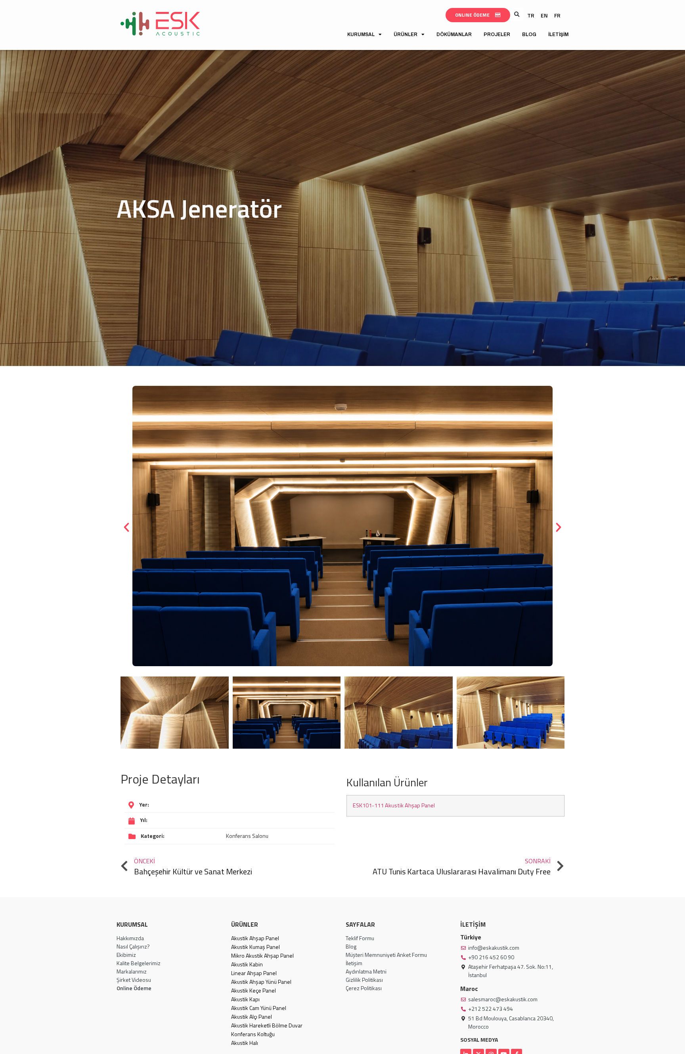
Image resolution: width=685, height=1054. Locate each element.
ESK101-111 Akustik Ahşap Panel (394, 805)
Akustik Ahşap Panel (255, 938)
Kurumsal (361, 34)
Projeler (497, 34)
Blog (529, 34)
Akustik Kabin (247, 964)
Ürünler (405, 34)
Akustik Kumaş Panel (255, 947)
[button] (516, 14)
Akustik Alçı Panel (251, 1016)
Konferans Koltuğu (253, 1034)
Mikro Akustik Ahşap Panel (262, 955)
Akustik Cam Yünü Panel (258, 1008)
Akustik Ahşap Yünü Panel (261, 981)
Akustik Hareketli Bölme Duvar (266, 1025)
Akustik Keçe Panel (253, 990)
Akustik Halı (244, 1043)
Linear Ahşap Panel (254, 973)
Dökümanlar (454, 34)
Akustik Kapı (245, 999)
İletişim (558, 34)
